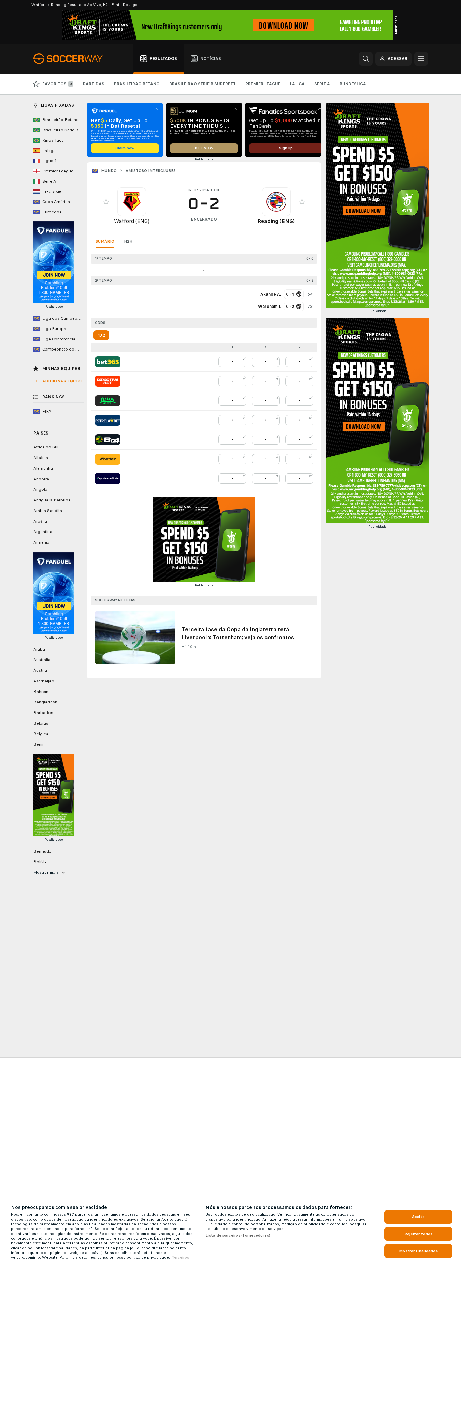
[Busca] (366, 59)
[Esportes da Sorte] (107, 478)
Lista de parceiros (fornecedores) (237, 1235)
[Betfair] (107, 459)
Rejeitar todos (418, 1233)
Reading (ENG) (276, 221)
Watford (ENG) (131, 221)
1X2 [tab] (101, 335)
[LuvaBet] (107, 400)
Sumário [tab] (105, 241)
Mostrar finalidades (418, 1251)
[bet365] (107, 361)
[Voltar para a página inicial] (71, 58)
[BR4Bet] (107, 439)
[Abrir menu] (421, 59)
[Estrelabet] (107, 420)
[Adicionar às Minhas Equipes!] (106, 201)
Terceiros (180, 1257)
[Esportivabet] (107, 381)
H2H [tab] (128, 241)
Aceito (418, 1216)
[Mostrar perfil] (131, 201)
